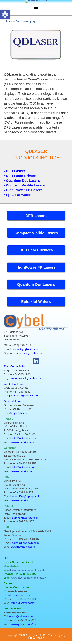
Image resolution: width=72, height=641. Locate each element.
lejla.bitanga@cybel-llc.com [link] (23, 395)
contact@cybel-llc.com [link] (25, 349)
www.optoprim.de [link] (21, 471)
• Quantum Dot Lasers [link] (22, 180)
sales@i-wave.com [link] (18, 594)
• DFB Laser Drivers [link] (20, 176)
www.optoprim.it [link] (20, 500)
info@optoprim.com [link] (24, 438)
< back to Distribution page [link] (20, 21)
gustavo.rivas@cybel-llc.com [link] (24, 378)
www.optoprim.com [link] (22, 442)
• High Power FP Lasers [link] (23, 190)
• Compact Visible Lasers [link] (24, 185)
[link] (5, 14)
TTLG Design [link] (36, 637)
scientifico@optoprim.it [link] (26, 496)
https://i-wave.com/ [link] (22, 602)
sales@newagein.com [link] (25, 542)
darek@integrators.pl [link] (25, 517)
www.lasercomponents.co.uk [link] (28, 577)
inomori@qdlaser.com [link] (20, 616)
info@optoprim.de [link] (23, 467)
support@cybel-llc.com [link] (29, 353)
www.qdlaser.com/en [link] (23, 624)
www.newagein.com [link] (23, 546)
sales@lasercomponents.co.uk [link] (26, 569)
